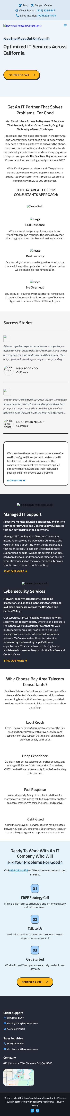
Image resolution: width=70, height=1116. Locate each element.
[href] (18, 1077)
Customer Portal (16, 1028)
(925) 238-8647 (15, 1017)
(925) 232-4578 (15, 1043)
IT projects (44, 176)
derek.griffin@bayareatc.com (22, 1023)
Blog (25, 5)
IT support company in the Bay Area (24, 156)
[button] (65, 25)
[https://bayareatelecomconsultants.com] (22, 25)
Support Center (43, 5)
